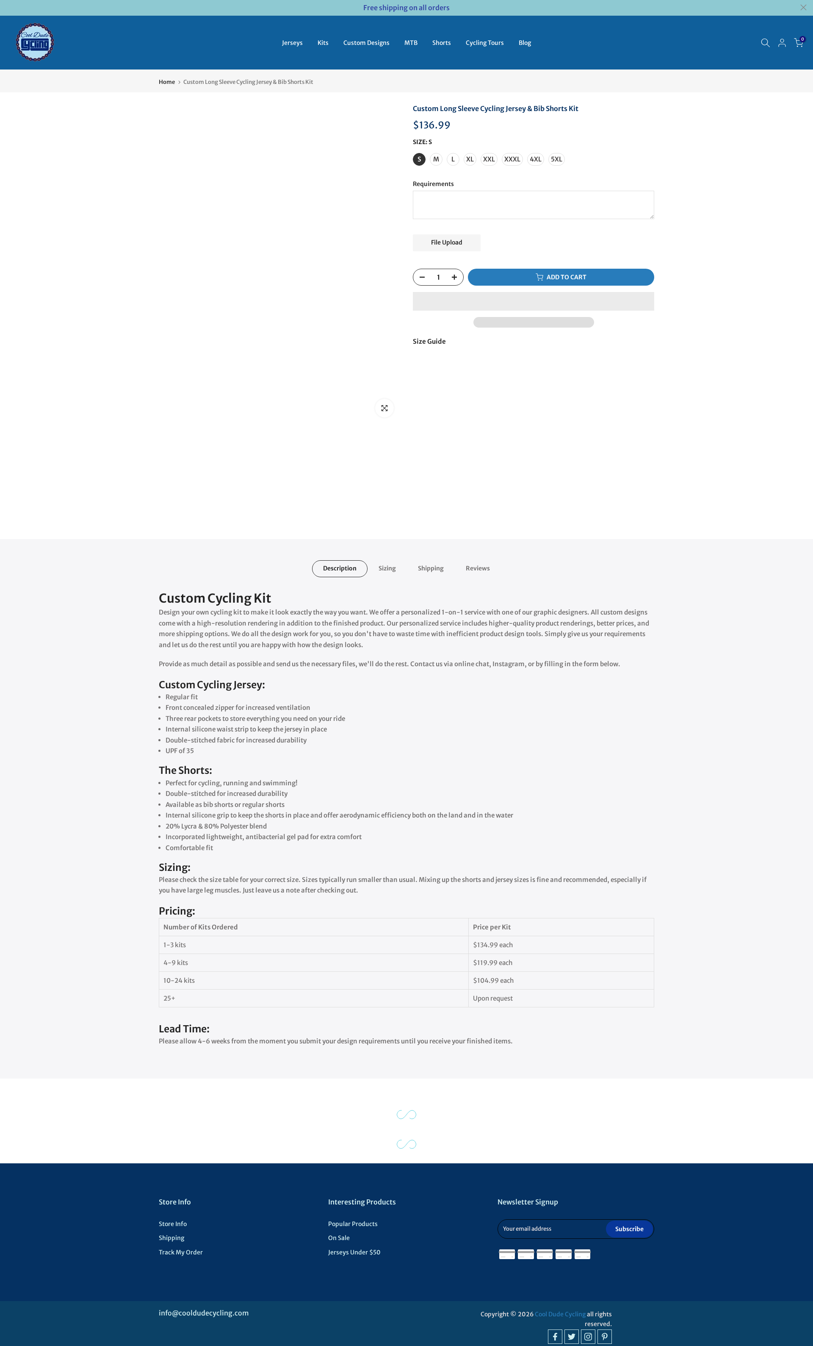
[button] (533, 301)
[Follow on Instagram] (588, 1336)
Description (340, 568)
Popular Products (353, 1224)
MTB (411, 43)
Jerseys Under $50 (354, 1252)
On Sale (339, 1238)
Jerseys (292, 43)
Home (167, 82)
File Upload (446, 242)
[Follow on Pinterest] (604, 1336)
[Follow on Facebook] (555, 1336)
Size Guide (429, 341)
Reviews (478, 568)
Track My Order (181, 1252)
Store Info (173, 1224)
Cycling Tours (485, 43)
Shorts (441, 43)
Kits (323, 43)
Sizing (387, 568)
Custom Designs (366, 43)
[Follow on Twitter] (571, 1336)
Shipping (431, 568)
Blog (525, 43)
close (9, 7)
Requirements (433, 184)
